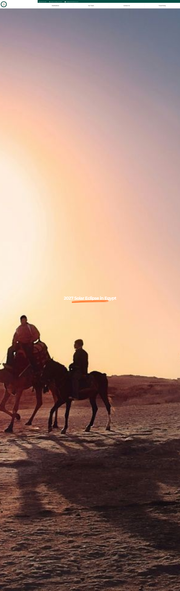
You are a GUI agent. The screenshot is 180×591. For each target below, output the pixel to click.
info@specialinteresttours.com (72, 1)
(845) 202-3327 (43, 1)
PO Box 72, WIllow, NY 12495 (56, 1)
